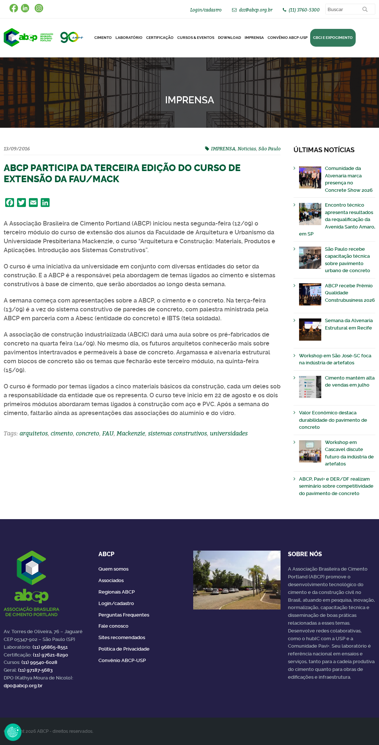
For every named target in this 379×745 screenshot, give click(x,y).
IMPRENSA (223, 148)
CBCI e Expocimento (333, 38)
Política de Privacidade (124, 649)
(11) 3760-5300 (304, 10)
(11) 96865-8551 (50, 647)
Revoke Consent (13, 732)
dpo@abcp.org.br (23, 685)
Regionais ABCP (116, 592)
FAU (108, 433)
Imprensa (254, 38)
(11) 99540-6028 (39, 662)
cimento (62, 433)
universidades (229, 433)
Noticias (247, 148)
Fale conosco (113, 626)
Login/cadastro (206, 10)
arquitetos (34, 433)
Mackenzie (131, 433)
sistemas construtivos (177, 433)
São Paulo (269, 148)
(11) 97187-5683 (35, 670)
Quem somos (113, 569)
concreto (87, 433)
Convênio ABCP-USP (288, 38)
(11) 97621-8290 (50, 655)
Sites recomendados (121, 637)
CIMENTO (103, 38)
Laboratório (128, 38)
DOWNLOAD (229, 38)
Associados (111, 580)
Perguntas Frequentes (123, 615)
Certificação (160, 38)
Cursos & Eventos (195, 38)
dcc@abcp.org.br (255, 10)
